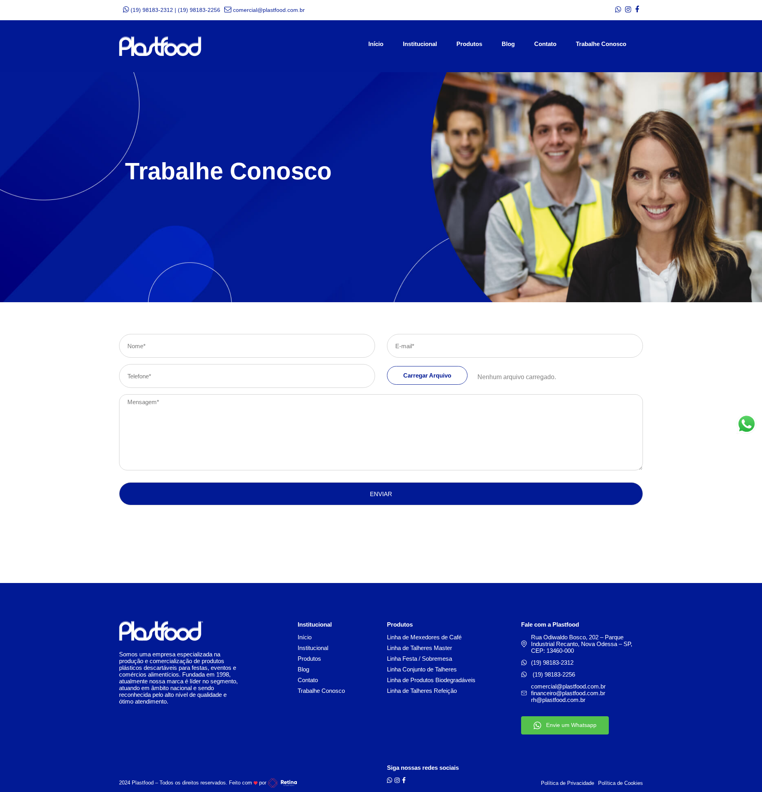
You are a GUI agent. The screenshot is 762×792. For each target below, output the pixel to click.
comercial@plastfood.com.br (269, 10)
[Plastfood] (160, 46)
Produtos (469, 43)
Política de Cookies (620, 783)
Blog (508, 43)
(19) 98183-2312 (552, 662)
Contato (545, 43)
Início (375, 43)
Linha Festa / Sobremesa (419, 658)
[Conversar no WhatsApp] (746, 423)
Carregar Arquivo (427, 375)
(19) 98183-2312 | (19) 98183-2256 (175, 10)
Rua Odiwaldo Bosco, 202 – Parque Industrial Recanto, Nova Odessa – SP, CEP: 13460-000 (581, 644)
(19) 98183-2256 (554, 674)
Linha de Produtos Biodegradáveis (431, 680)
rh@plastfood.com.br (558, 699)
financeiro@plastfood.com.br (568, 693)
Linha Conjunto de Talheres (422, 669)
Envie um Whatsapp (569, 725)
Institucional (420, 43)
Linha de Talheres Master (419, 647)
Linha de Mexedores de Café (424, 637)
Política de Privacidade (567, 783)
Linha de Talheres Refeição (422, 690)
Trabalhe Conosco (601, 43)
